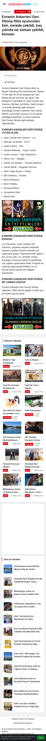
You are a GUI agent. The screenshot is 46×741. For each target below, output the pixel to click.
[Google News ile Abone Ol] (10, 75)
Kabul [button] (41, 738)
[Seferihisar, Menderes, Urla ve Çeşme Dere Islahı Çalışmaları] (34, 485)
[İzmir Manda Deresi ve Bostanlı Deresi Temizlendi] (23, 681)
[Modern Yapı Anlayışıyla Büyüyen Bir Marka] (12, 356)
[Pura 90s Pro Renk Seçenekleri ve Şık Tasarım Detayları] (12, 407)
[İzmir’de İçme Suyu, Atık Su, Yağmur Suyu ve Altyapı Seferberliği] (23, 669)
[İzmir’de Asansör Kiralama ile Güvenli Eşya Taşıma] (12, 381)
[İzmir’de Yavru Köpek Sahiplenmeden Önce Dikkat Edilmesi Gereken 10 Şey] (34, 381)
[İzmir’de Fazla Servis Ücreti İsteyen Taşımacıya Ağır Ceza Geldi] (23, 644)
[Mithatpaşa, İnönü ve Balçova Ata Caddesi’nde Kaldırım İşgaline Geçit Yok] (12, 485)
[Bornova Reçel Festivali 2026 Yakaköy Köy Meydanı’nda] (23, 631)
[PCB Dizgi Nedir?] (34, 407)
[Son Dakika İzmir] (23, 3)
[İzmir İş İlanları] (34, 356)
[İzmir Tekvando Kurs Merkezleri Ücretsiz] (23, 619)
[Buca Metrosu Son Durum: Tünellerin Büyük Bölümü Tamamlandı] (23, 694)
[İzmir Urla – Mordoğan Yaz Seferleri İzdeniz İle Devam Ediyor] (23, 656)
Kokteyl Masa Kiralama (23, 723)
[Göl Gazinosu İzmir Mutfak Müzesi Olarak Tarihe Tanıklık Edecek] (12, 434)
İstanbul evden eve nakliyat (23, 719)
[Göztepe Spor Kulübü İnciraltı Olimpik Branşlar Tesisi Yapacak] (34, 460)
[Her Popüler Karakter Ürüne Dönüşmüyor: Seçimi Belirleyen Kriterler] (34, 434)
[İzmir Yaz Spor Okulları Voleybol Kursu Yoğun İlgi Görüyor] (23, 706)
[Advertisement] (23, 529)
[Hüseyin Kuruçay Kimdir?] (12, 460)
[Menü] (4, 3)
